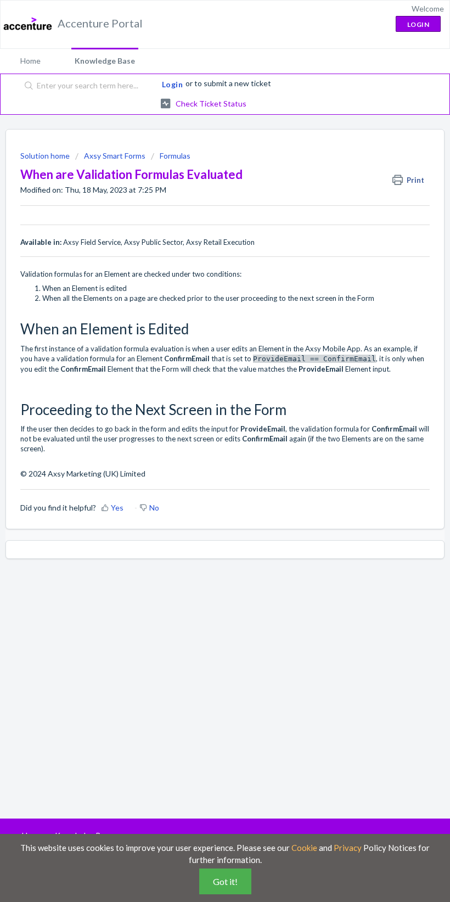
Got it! (225, 881)
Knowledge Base (105, 60)
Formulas (175, 155)
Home (30, 60)
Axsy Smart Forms (114, 155)
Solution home (45, 155)
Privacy (348, 848)
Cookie (304, 848)
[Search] (27, 86)
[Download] (204, 449)
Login (172, 84)
